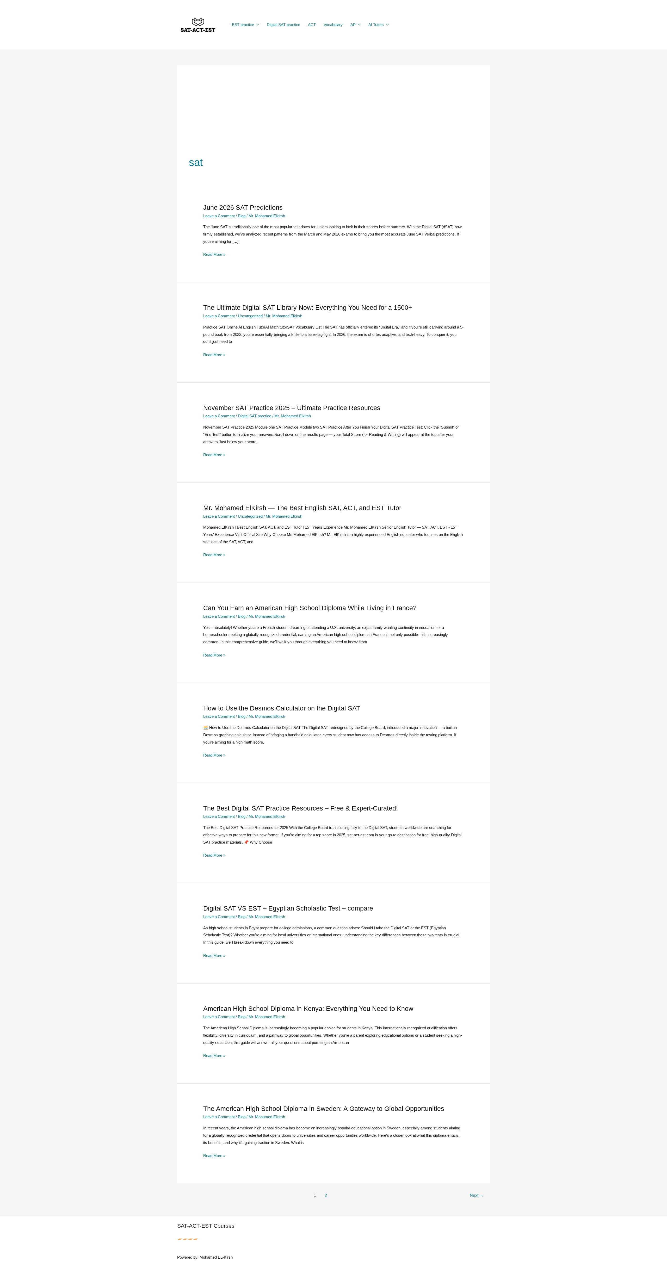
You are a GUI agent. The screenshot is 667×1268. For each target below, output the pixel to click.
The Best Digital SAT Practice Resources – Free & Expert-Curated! (300, 808)
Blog (241, 216)
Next (477, 1195)
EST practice (243, 24)
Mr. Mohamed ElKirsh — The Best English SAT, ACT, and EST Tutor (302, 507)
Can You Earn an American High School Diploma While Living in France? (310, 607)
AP (353, 24)
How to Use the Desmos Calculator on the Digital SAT (281, 708)
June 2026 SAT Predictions (243, 207)
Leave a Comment (219, 216)
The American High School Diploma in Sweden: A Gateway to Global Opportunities (323, 1108)
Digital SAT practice (283, 24)
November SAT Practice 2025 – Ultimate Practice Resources (291, 407)
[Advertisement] (333, 115)
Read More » (214, 255)
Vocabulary (333, 24)
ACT (312, 24)
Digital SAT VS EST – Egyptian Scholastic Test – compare (288, 908)
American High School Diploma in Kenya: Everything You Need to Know (308, 1008)
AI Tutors (376, 24)
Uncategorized (250, 316)
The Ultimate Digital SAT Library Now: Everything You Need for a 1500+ (307, 307)
